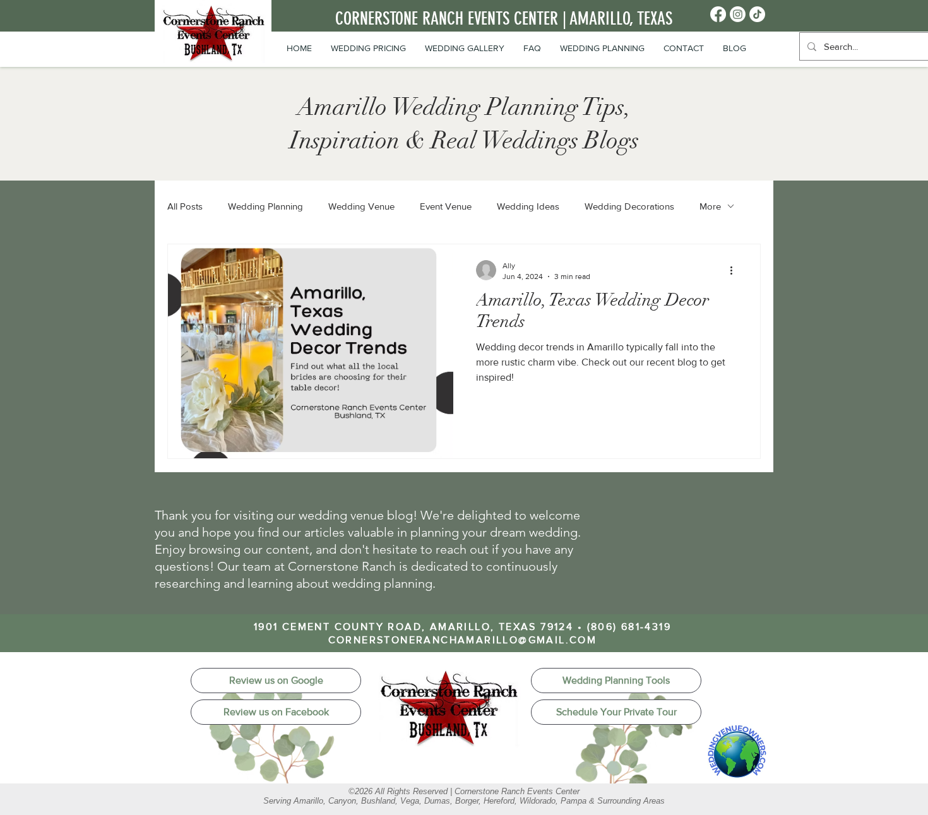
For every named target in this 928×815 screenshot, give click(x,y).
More (710, 206)
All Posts (185, 206)
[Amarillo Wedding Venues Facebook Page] (718, 14)
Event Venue (446, 206)
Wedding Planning (265, 206)
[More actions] (735, 270)
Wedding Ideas (528, 206)
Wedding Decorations (629, 206)
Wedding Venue (361, 206)
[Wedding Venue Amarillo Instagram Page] (738, 14)
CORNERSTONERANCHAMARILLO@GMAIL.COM (462, 639)
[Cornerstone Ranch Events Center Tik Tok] (757, 14)
